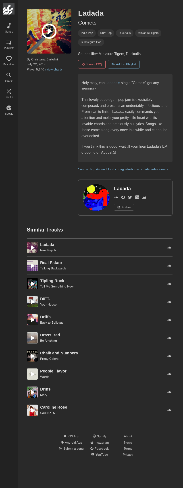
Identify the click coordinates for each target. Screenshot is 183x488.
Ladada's (113, 83)
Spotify (101, 436)
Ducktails (125, 33)
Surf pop (106, 33)
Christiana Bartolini (44, 59)
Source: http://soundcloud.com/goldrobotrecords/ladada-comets (123, 169)
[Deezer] (144, 198)
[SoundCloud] (116, 198)
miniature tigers (148, 33)
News (128, 442)
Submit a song (73, 448)
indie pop (87, 33)
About (128, 436)
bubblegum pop (91, 42)
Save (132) (94, 64)
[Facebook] (123, 198)
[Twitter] (130, 198)
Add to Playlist (126, 64)
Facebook (102, 448)
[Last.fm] (137, 198)
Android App (73, 442)
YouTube (102, 454)
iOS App (73, 436)
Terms (128, 448)
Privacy (128, 454)
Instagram (102, 442)
